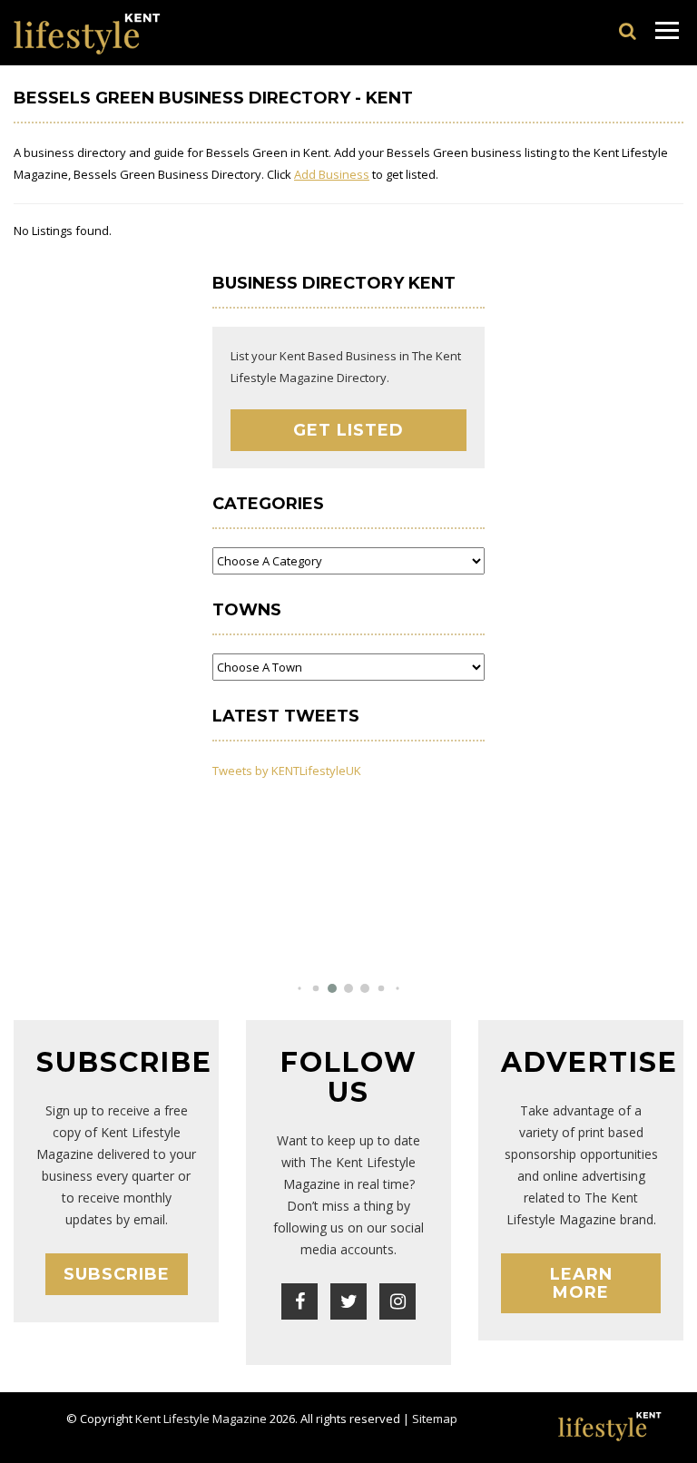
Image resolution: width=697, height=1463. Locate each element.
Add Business (331, 174)
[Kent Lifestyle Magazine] (87, 32)
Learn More (581, 1283)
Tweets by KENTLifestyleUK (286, 770)
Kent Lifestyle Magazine (201, 1418)
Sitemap (434, 1418)
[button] (299, 988)
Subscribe (117, 1274)
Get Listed (348, 430)
